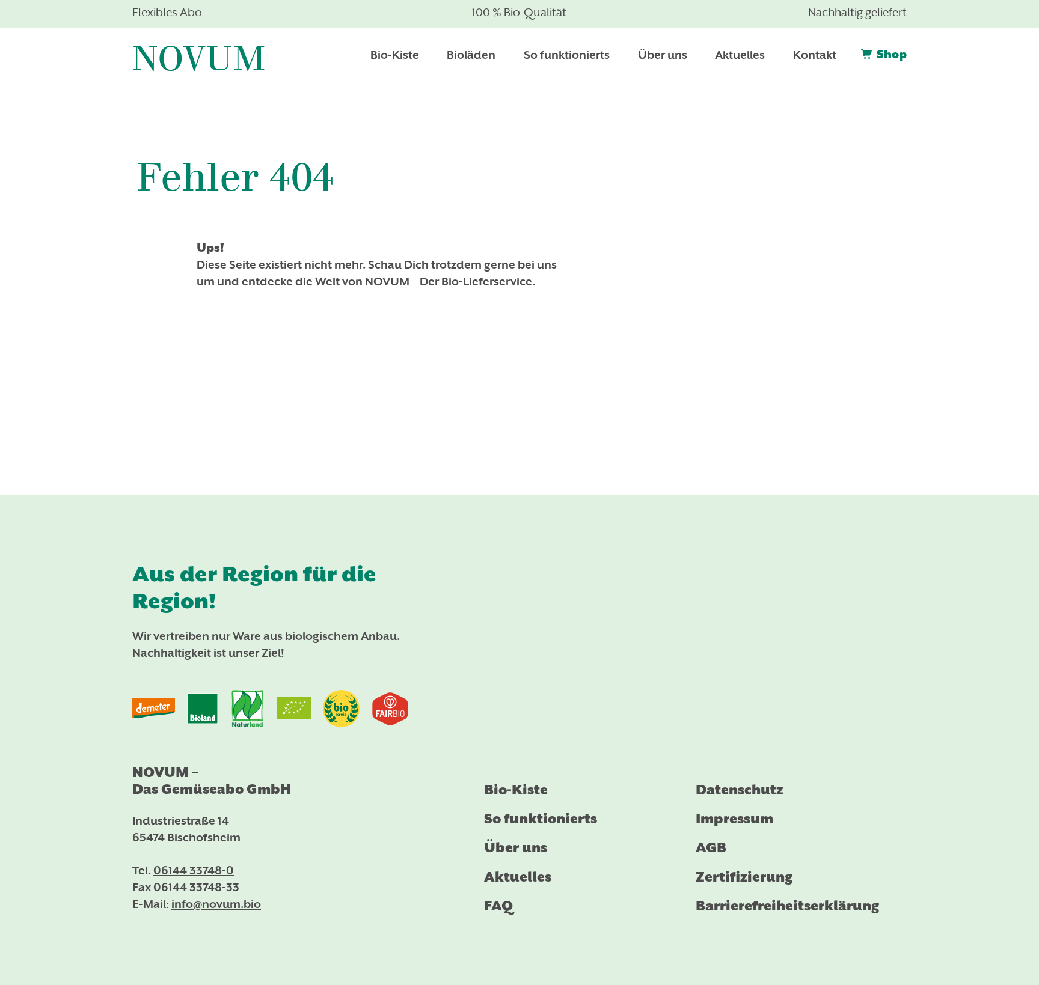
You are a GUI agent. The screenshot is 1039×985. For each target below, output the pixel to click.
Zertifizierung (744, 877)
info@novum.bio (216, 905)
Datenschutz (739, 789)
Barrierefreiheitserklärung (787, 905)
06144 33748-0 (193, 872)
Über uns (515, 847)
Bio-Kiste (516, 789)
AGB (711, 847)
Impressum (734, 818)
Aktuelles (517, 877)
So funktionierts (540, 818)
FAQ (498, 905)
